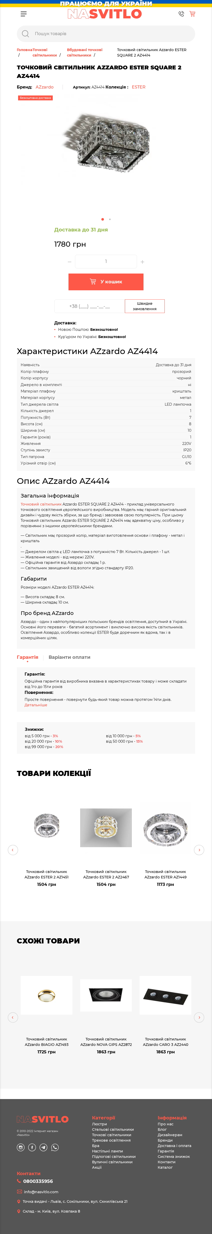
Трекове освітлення (111, 1140)
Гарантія (27, 657)
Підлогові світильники (114, 1156)
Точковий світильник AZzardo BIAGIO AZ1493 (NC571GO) (47, 1041)
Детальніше (36, 705)
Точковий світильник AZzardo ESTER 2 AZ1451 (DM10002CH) (47, 874)
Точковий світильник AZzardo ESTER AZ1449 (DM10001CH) (166, 874)
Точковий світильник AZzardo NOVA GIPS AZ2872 (106, 1041)
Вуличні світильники (112, 1162)
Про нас (165, 1124)
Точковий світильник (42, 504)
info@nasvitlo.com (41, 1192)
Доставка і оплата (174, 1145)
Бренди (165, 1140)
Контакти (167, 1162)
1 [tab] (103, 219)
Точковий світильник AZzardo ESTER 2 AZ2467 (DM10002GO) (106, 874)
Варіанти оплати (69, 657)
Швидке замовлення (145, 306)
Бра (95, 1145)
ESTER (139, 87)
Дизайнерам (170, 1135)
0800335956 (38, 1181)
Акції (97, 1167)
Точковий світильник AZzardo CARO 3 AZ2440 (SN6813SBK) (165, 1041)
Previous (13, 850)
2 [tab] (110, 219)
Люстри (99, 1124)
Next (199, 850)
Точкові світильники (111, 1135)
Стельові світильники (113, 1129)
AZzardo (45, 87)
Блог (162, 1129)
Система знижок (174, 1156)
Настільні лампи (107, 1151)
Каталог (165, 1167)
